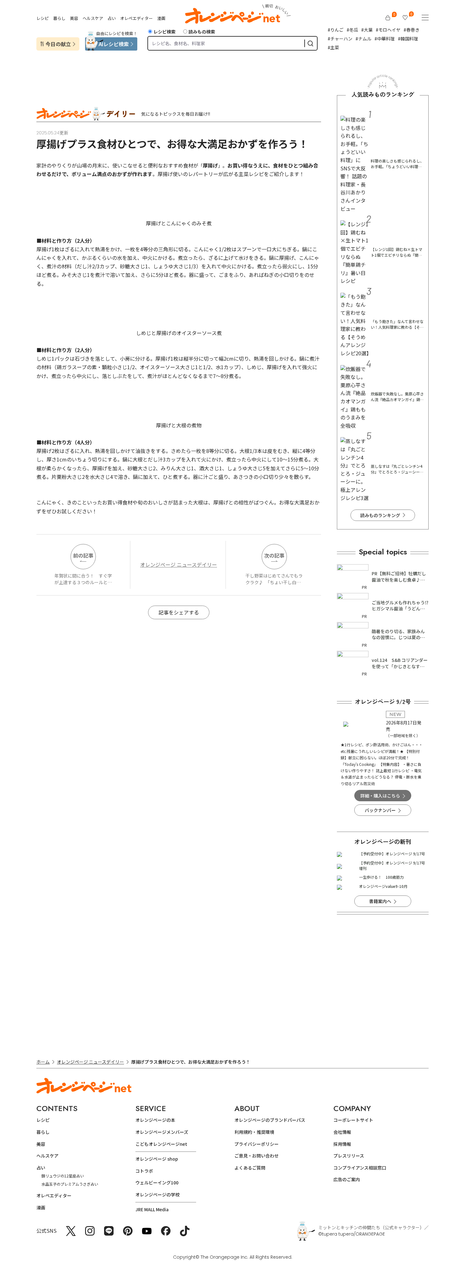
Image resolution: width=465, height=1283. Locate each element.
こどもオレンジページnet (161, 1144)
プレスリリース (348, 1155)
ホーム (43, 1062)
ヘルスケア (93, 18)
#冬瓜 (352, 30)
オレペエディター (136, 18)
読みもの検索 (202, 31)
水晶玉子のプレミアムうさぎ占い (69, 1184)
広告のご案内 (346, 1179)
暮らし (59, 18)
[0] (388, 17)
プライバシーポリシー (256, 1144)
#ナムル (363, 38)
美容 (74, 18)
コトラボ (144, 1171)
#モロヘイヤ (388, 30)
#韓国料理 (408, 38)
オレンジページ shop (156, 1159)
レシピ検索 (164, 31)
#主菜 (333, 47)
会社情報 (342, 1132)
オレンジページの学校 (157, 1194)
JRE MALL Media (152, 1209)
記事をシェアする (178, 612)
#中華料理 (385, 38)
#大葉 (367, 30)
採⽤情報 (342, 1144)
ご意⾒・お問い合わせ (256, 1155)
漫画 (161, 18)
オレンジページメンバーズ (161, 1132)
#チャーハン (340, 38)
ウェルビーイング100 (156, 1182)
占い (112, 18)
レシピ (42, 18)
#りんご (336, 30)
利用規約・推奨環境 (254, 1132)
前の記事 (83, 555)
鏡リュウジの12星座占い (62, 1175)
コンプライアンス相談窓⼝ (359, 1167)
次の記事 (274, 555)
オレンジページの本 (155, 1120)
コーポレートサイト (353, 1120)
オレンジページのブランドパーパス (269, 1120)
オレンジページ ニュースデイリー (178, 564)
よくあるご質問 (249, 1167)
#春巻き (411, 30)
